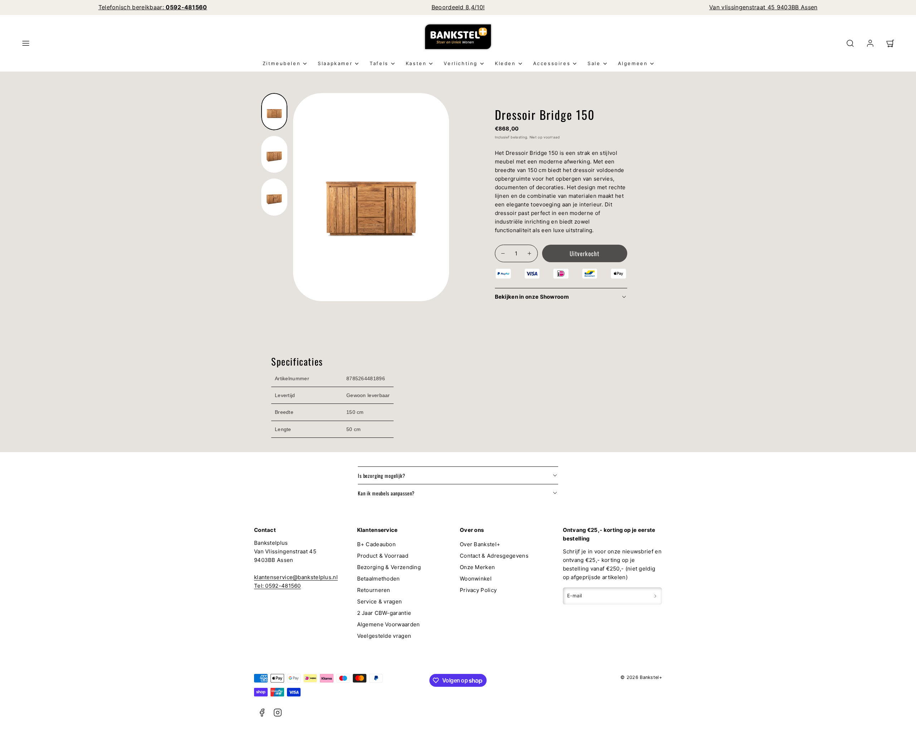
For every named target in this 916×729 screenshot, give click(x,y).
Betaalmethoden (378, 578)
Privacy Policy (478, 590)
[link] (870, 43)
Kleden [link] (505, 63)
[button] (25, 43)
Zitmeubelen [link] (282, 63)
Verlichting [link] (461, 63)
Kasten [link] (416, 63)
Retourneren (373, 590)
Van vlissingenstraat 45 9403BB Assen (763, 7)
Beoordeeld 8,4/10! (458, 7)
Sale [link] (594, 63)
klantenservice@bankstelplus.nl (296, 577)
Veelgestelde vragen (384, 635)
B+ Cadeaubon (376, 544)
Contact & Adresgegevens (494, 555)
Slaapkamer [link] (335, 63)
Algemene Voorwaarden (388, 624)
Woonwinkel (476, 578)
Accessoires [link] (552, 63)
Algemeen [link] (633, 63)
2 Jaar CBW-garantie (384, 613)
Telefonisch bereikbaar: (152, 7)
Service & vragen (379, 601)
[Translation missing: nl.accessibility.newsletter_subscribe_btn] (655, 596)
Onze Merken (477, 567)
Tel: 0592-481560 (277, 585)
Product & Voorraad (382, 555)
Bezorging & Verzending (389, 567)
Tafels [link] (379, 63)
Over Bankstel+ (480, 544)
